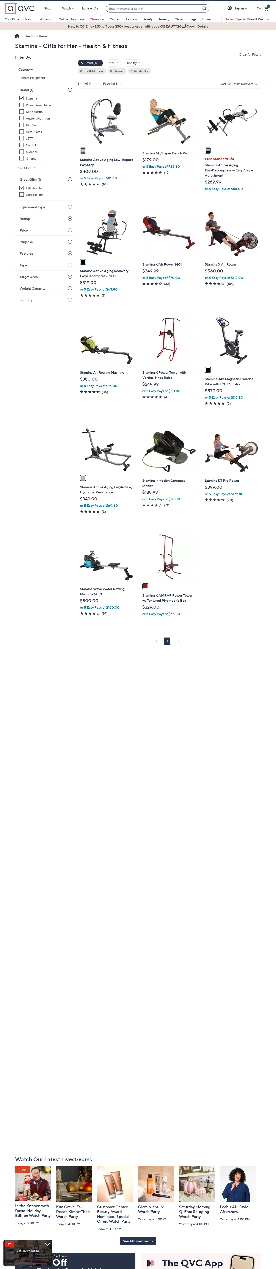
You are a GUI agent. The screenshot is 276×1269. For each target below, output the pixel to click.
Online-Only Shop (71, 19)
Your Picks (12, 19)
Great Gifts (30, 179)
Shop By (26, 300)
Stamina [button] (118, 71)
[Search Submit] (205, 8)
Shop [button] (47, 8)
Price (24, 230)
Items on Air (90, 8)
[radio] (83, 150)
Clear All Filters (250, 54)
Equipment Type (32, 207)
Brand (26, 90)
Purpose (26, 242)
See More (25, 168)
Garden (115, 19)
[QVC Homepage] (17, 36)
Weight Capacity (32, 288)
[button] (230, 8)
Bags (193, 19)
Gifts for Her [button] (140, 71)
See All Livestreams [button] (138, 1241)
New (28, 19)
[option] (138, 26)
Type (23, 265)
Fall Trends (45, 19)
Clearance (97, 19)
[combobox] (153, 8)
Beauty (147, 19)
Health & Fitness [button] (93, 71)
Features (26, 253)
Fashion (131, 19)
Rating (25, 218)
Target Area (29, 277)
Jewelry (163, 19)
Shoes (179, 19)
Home (206, 19)
